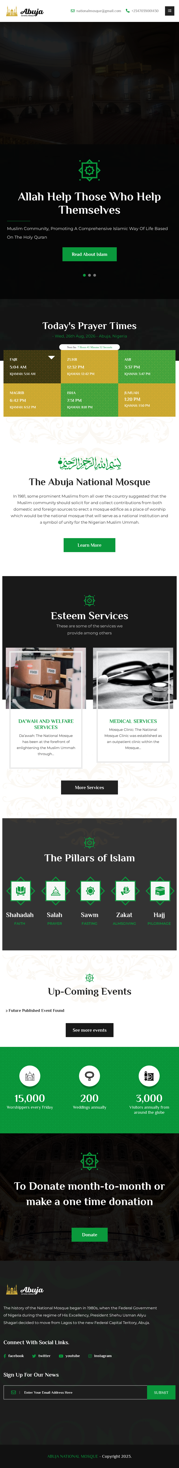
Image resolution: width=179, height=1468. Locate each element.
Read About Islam (89, 254)
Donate (89, 1234)
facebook (16, 1356)
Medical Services (133, 721)
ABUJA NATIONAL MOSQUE (72, 1456)
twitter (44, 1356)
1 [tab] (84, 275)
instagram (103, 1356)
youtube (72, 1356)
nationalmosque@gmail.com (98, 11)
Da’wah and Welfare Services (46, 724)
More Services (89, 787)
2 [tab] (89, 275)
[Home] (25, 11)
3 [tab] (94, 275)
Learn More (89, 545)
